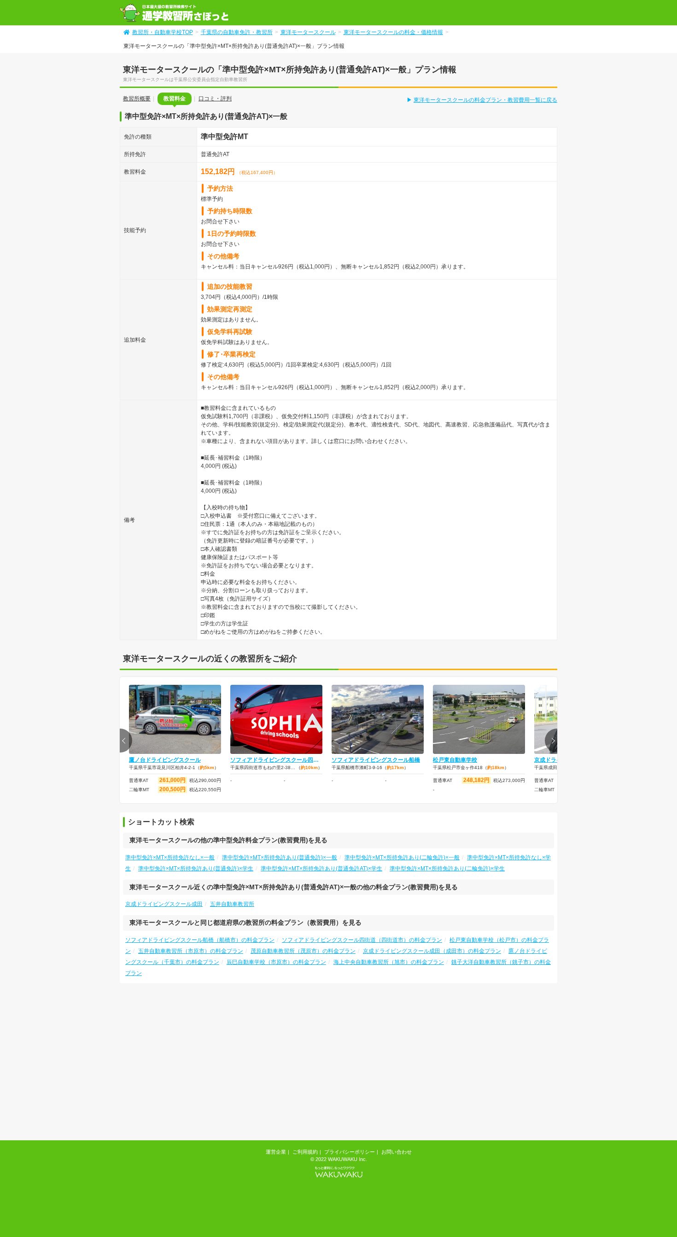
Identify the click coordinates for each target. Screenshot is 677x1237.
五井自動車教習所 (232, 904)
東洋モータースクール (308, 32)
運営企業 (276, 1152)
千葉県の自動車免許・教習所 (237, 32)
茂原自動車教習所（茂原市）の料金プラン (303, 951)
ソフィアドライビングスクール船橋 (376, 760)
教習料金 (174, 98)
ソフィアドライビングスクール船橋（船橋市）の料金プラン (199, 940)
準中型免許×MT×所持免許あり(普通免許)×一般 (279, 857)
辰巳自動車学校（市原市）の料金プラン (276, 962)
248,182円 (476, 780)
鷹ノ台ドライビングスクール (165, 760)
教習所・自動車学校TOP (162, 32)
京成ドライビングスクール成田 (164, 904)
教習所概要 (137, 98)
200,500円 (172, 789)
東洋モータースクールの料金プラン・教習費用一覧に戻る (485, 100)
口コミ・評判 (215, 98)
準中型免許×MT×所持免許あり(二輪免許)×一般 (402, 857)
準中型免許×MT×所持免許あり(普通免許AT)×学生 (321, 868)
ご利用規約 (305, 1152)
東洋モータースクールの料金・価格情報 (393, 32)
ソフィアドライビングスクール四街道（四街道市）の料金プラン (362, 940)
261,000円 (172, 780)
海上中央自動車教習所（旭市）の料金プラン (388, 962)
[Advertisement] (197, 1065)
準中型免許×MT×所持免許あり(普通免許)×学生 (195, 868)
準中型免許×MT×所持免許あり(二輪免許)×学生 (447, 868)
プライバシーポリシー (349, 1152)
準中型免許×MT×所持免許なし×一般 (170, 857)
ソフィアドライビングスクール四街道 (276, 760)
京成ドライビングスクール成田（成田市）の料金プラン (432, 951)
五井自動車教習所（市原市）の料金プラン (190, 951)
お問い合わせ (396, 1152)
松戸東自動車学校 (455, 760)
